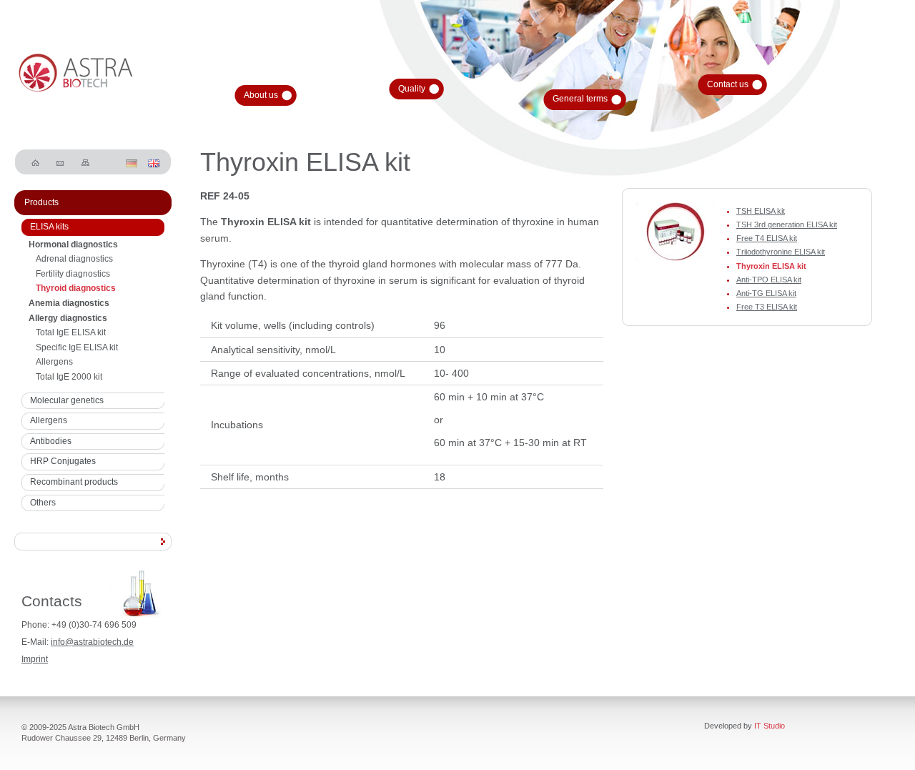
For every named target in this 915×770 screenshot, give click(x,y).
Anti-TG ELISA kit (766, 293)
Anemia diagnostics (69, 303)
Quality (411, 89)
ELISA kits (49, 227)
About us (261, 95)
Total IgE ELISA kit (71, 332)
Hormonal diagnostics (73, 245)
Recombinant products (74, 482)
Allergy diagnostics (68, 318)
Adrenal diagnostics (74, 259)
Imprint (34, 659)
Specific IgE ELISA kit (77, 347)
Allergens (54, 362)
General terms (580, 99)
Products (41, 202)
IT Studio (769, 725)
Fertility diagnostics (73, 274)
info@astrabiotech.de (92, 642)
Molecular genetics (67, 400)
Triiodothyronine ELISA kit (780, 251)
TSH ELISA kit (760, 211)
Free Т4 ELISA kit (766, 238)
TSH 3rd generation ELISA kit (786, 224)
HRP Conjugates (63, 461)
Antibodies (50, 441)
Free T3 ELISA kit (766, 306)
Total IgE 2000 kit (69, 377)
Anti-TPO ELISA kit (768, 279)
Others (43, 503)
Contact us (727, 84)
